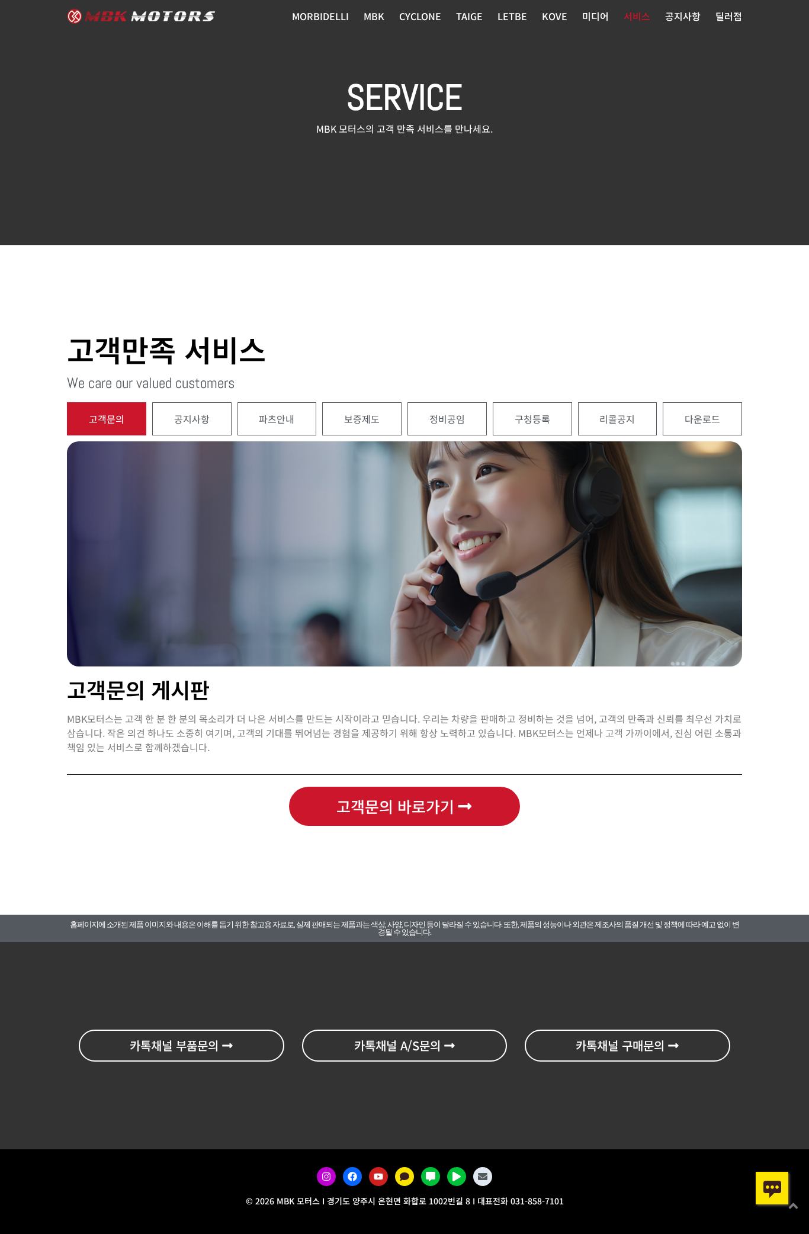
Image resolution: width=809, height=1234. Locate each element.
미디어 (595, 16)
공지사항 (683, 16)
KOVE (554, 16)
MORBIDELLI (320, 16)
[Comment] (404, 1176)
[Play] (456, 1176)
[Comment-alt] (430, 1176)
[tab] (106, 418)
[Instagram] (326, 1176)
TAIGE (469, 16)
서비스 (637, 16)
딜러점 (728, 16)
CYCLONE (420, 16)
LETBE (512, 16)
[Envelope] (482, 1176)
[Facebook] (352, 1176)
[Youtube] (378, 1176)
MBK (374, 16)
